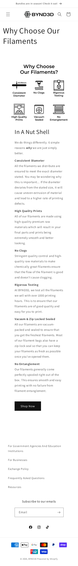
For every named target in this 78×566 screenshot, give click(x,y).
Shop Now (28, 406)
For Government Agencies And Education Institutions (34, 448)
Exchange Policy (18, 469)
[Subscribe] (59, 512)
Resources (14, 487)
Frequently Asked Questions (26, 478)
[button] (8, 14)
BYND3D (32, 558)
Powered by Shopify (47, 558)
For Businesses (17, 460)
